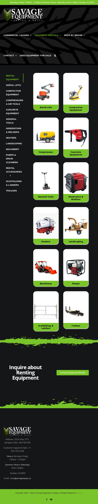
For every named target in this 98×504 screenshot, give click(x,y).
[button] (55, 55)
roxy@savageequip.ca (20, 478)
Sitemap (79, 493)
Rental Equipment (12, 78)
